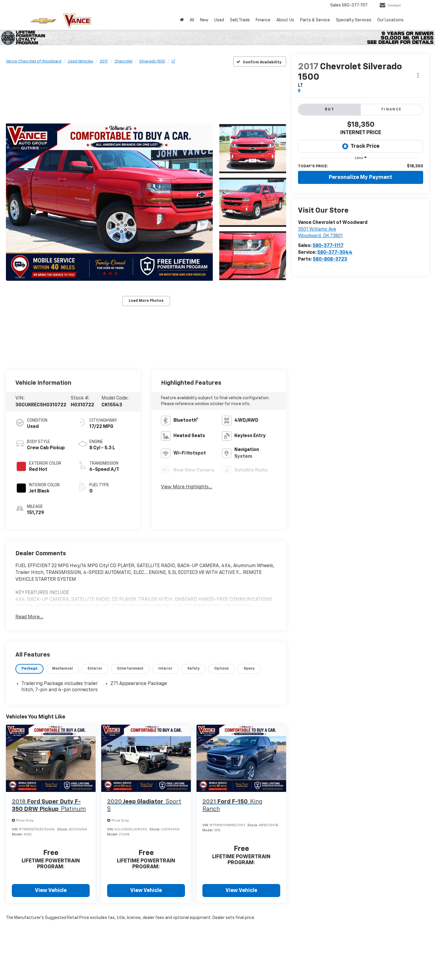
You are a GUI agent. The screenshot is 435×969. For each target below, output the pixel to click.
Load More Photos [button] (146, 301)
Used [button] (219, 20)
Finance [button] (263, 20)
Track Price (365, 146)
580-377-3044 (334, 252)
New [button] (204, 20)
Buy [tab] (329, 109)
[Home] (182, 20)
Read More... (29, 617)
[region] (360, 166)
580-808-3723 (330, 259)
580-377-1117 (328, 245)
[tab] (29, 669)
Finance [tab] (391, 109)
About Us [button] (285, 20)
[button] (109, 202)
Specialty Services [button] (353, 20)
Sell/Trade (240, 20)
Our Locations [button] (390, 20)
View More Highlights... (186, 487)
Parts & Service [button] (315, 20)
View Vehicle (51, 890)
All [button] (192, 20)
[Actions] (418, 75)
